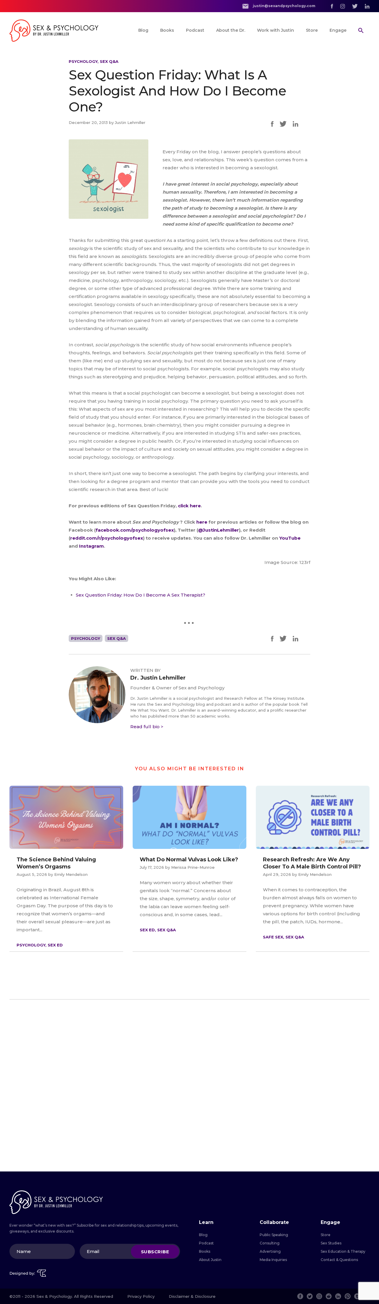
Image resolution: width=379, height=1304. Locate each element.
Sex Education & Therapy (343, 1251)
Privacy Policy (141, 1296)
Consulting (270, 1243)
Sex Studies (331, 1243)
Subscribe (155, 1251)
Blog (143, 30)
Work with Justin (275, 30)
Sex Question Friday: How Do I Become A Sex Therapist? (140, 595)
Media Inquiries (273, 1259)
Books (167, 30)
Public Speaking (274, 1235)
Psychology (83, 61)
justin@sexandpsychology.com (283, 6)
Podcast (195, 30)
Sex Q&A (109, 61)
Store (312, 30)
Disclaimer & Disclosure (192, 1296)
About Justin (210, 1259)
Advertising (270, 1251)
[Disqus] (189, 1085)
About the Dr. (230, 30)
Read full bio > (146, 726)
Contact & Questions (339, 1259)
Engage (338, 30)
